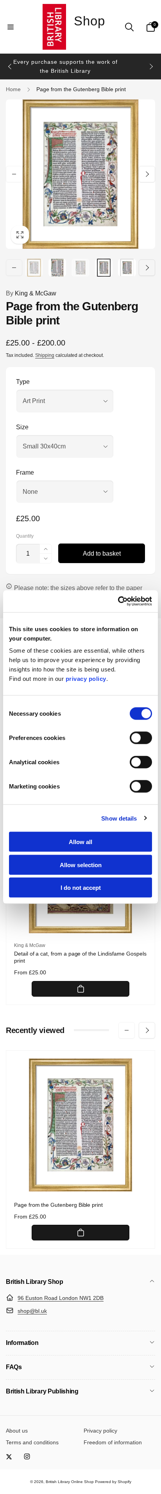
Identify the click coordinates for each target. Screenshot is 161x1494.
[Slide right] (151, 66)
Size (22, 427)
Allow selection (81, 864)
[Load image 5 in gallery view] (127, 268)
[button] (10, 27)
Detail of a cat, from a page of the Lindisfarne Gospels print (80, 957)
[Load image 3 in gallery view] (80, 268)
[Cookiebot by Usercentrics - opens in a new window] (118, 601)
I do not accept (81, 887)
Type (23, 381)
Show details (119, 818)
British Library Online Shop (70, 1482)
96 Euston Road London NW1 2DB (61, 1298)
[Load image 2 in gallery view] (57, 268)
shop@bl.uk (32, 1311)
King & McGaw (31, 293)
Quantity (25, 536)
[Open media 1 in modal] (80, 174)
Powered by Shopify (113, 1482)
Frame (25, 472)
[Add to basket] (80, 989)
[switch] (141, 738)
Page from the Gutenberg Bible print (58, 1205)
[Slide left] (10, 66)
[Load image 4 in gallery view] (104, 268)
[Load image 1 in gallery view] (34, 268)
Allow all (80, 842)
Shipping (44, 355)
